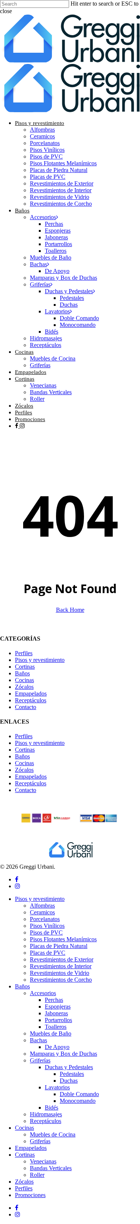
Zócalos (24, 687)
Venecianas (43, 1161)
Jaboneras (56, 1013)
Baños (22, 673)
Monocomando (78, 1101)
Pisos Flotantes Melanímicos (63, 939)
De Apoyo (57, 1047)
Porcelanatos (45, 919)
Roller (37, 1175)
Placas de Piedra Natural (58, 946)
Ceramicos (42, 912)
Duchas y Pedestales (69, 1067)
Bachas (38, 1040)
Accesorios (43, 993)
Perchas (54, 1000)
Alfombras (42, 905)
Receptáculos (30, 700)
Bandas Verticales (51, 1168)
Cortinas (25, 666)
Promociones (30, 1195)
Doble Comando (79, 1094)
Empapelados (31, 693)
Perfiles (23, 653)
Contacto (25, 707)
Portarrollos (58, 1020)
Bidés (51, 1107)
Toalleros (55, 1027)
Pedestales (72, 1074)
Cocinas (24, 680)
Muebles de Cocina (52, 1134)
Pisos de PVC (46, 932)
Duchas (69, 1080)
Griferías (40, 1060)
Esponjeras (58, 1006)
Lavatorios (57, 1087)
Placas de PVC (47, 953)
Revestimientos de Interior (60, 966)
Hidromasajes (46, 1114)
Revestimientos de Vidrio (59, 973)
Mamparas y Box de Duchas (63, 1053)
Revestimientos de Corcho (61, 979)
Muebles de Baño (50, 1033)
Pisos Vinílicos (47, 926)
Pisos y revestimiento (40, 660)
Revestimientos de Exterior (61, 959)
